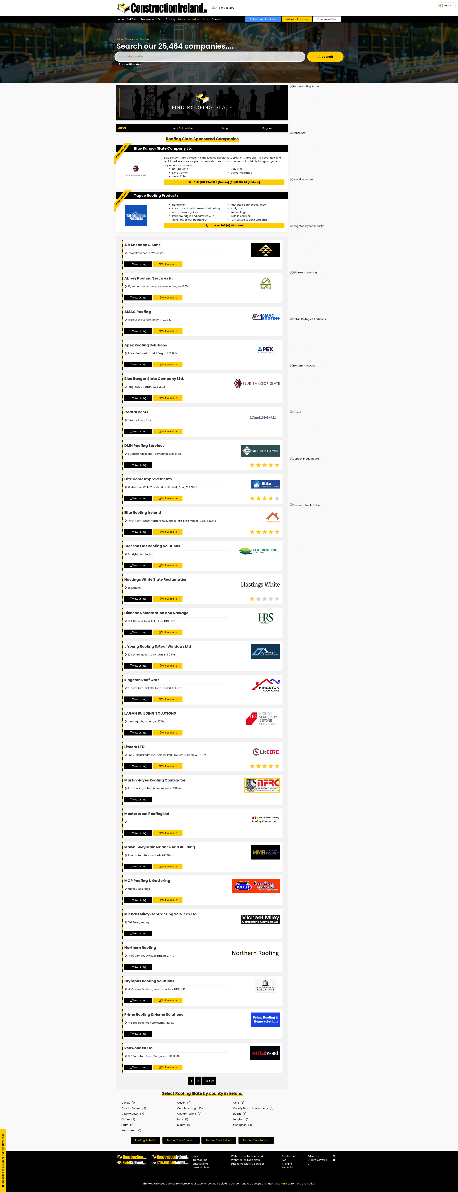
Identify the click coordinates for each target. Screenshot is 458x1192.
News (181, 19)
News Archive (201, 1167)
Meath (181, 1125)
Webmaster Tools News (245, 1160)
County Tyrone (186, 1114)
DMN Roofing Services (144, 445)
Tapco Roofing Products (156, 195)
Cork (236, 1102)
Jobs (205, 19)
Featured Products (264, 19)
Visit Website (169, 264)
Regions (267, 128)
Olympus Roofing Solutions (149, 981)
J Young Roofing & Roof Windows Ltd (157, 646)
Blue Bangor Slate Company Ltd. (163, 148)
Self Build (132, 19)
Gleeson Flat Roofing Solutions (152, 545)
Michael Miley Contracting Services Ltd (160, 914)
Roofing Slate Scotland (181, 1140)
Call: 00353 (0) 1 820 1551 (226, 225)
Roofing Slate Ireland (219, 1140)
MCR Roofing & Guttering (147, 880)
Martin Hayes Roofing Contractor (155, 780)
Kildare (125, 1119)
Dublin (237, 1114)
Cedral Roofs (136, 412)
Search (327, 56)
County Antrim (130, 1108)
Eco (160, 19)
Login (196, 1156)
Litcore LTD (134, 746)
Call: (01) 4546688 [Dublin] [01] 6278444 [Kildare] (226, 182)
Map (225, 128)
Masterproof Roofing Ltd (146, 813)
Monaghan (240, 1125)
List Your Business (297, 19)
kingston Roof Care (142, 679)
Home (120, 19)
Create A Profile (317, 1160)
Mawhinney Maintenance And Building (159, 847)
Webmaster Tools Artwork (247, 1156)
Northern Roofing (140, 947)
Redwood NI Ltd (138, 1047)
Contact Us (200, 1160)
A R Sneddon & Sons (142, 244)
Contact (216, 19)
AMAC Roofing (137, 311)
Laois (180, 1119)
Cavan (181, 1102)
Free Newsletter (327, 19)
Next (207, 1081)
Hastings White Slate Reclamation (155, 579)
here (284, 1183)
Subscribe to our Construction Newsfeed (3, 1159)
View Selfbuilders (183, 128)
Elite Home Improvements (148, 479)
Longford (238, 1119)
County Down (129, 1114)
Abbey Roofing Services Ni (148, 278)
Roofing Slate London (256, 1140)
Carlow (125, 1102)
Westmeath (129, 1130)
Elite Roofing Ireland (142, 512)
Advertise (193, 19)
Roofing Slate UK (145, 1140)
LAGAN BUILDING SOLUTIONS (150, 713)
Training (170, 19)
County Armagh (187, 1108)
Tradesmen (148, 19)
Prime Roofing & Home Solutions (153, 1014)
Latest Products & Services (247, 1164)
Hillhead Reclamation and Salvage (156, 612)
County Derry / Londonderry (250, 1108)
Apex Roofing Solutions (145, 345)
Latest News (200, 1164)
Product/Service (130, 64)
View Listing (139, 264)
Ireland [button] (448, 5)
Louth (124, 1125)
